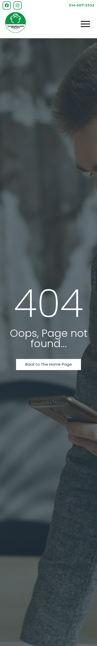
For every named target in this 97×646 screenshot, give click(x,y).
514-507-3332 (81, 5)
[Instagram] (17, 5)
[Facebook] (7, 5)
